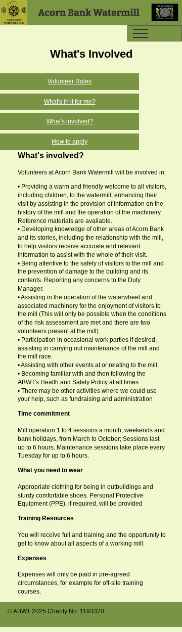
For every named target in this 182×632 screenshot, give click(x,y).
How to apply (69, 141)
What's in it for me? (70, 101)
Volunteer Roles (70, 81)
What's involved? (70, 121)
